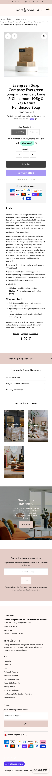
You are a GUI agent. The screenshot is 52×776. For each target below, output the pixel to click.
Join (26, 580)
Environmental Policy (12, 679)
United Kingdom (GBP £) (17, 735)
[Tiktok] (14, 758)
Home (2, 19)
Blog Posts (26, 525)
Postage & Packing (11, 672)
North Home (23, 770)
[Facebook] (5, 758)
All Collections (9, 698)
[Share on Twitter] (26, 339)
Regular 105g (19, 132)
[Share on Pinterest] (30, 339)
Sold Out (25, 164)
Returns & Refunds (11, 676)
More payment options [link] (26, 179)
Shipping (24, 334)
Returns (16, 334)
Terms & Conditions (11, 690)
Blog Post (13, 268)
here (27, 232)
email (15, 626)
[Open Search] (38, 10)
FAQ (5, 668)
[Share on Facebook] (22, 339)
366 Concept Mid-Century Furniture (18, 694)
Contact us (33, 334)
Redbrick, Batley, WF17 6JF (14, 633)
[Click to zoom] (44, 36)
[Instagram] (8, 758)
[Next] (14, 36)
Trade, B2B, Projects (12, 683)
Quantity (25, 149)
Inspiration (8, 661)
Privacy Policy (9, 687)
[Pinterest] (11, 758)
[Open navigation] (6, 10)
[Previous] (8, 36)
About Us (7, 665)
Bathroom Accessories (15, 19)
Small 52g (35, 132)
